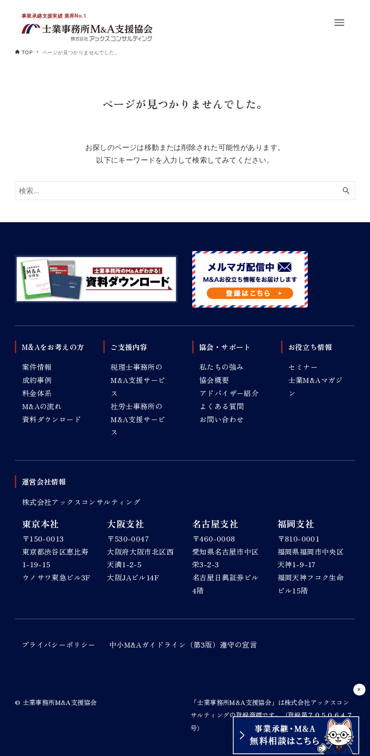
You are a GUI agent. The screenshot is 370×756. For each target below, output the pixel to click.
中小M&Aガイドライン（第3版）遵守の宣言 (183, 644)
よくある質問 (221, 406)
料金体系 (37, 392)
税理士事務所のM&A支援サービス (138, 379)
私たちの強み (221, 366)
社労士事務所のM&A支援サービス (138, 419)
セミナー (303, 366)
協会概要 (214, 379)
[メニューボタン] (339, 23)
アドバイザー (221, 392)
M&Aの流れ (42, 406)
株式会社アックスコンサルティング (81, 501)
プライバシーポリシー (59, 644)
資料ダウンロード (51, 419)
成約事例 (37, 379)
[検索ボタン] (346, 190)
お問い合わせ (221, 419)
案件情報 (37, 366)
